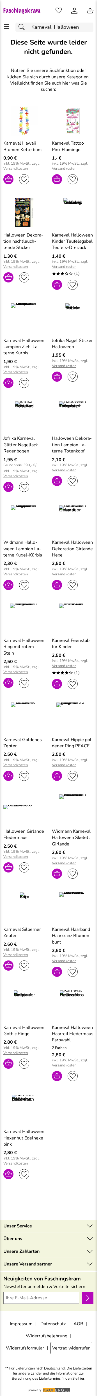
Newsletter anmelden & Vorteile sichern (44, 1287)
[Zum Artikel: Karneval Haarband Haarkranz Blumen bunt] (73, 907)
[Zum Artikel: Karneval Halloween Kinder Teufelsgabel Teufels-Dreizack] (73, 212)
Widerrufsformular (25, 1348)
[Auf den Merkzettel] (24, 179)
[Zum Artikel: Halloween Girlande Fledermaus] (24, 809)
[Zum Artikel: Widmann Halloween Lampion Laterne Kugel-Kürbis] (24, 520)
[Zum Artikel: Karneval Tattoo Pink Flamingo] (73, 121)
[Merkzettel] (58, 10)
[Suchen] (23, 27)
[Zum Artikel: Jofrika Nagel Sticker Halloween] (73, 318)
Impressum (21, 1324)
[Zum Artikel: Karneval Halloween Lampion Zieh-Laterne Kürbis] (24, 318)
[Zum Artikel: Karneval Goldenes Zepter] (24, 717)
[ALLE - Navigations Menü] (6, 27)
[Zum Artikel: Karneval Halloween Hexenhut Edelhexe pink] (24, 1109)
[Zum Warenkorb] (90, 10)
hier (81, 1378)
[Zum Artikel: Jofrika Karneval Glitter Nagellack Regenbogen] (24, 416)
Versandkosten (15, 168)
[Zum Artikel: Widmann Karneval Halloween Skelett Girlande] (73, 809)
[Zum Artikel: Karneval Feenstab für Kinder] (73, 618)
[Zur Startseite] (24, 10)
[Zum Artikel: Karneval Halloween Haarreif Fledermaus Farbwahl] (73, 1005)
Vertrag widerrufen (71, 1348)
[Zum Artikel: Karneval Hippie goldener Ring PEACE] (73, 717)
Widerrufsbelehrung (46, 1336)
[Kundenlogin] (74, 10)
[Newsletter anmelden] (87, 1298)
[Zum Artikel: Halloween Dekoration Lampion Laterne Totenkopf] (73, 416)
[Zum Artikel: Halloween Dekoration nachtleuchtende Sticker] (24, 212)
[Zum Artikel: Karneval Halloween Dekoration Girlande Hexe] (73, 520)
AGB (78, 1324)
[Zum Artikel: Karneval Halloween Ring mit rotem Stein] (24, 618)
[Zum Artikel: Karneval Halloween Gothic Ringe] (24, 1005)
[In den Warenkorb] (8, 179)
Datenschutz (53, 1324)
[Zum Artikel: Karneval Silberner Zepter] (24, 907)
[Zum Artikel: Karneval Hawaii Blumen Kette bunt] (24, 121)
